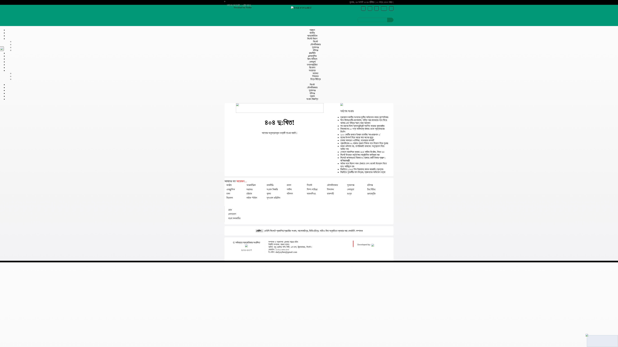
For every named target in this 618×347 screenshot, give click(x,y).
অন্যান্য (312, 70)
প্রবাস (312, 96)
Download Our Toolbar (243, 7)
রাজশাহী (330, 193)
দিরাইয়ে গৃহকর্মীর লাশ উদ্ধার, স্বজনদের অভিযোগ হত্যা (362, 172)
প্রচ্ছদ (312, 30)
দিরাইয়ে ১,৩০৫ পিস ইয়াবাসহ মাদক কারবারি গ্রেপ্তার (361, 169)
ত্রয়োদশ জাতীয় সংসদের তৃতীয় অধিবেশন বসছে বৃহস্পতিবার (364, 117)
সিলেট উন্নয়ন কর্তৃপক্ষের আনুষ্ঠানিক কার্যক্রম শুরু (359, 154)
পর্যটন (289, 189)
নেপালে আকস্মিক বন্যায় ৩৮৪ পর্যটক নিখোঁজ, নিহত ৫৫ (362, 152)
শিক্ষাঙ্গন (315, 76)
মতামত (315, 73)
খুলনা (269, 193)
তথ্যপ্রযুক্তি (312, 64)
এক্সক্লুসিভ (312, 56)
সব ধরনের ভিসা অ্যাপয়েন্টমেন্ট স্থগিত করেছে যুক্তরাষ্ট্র (362, 126)
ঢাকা (228, 193)
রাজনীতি (312, 53)
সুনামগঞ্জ (315, 47)
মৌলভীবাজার (315, 44)
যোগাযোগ (232, 214)
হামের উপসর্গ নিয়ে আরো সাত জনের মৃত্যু (356, 137)
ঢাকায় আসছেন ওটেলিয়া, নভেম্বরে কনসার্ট (357, 140)
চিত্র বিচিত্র (315, 79)
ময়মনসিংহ (311, 193)
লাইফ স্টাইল (252, 197)
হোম (230, 210)
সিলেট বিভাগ (312, 38)
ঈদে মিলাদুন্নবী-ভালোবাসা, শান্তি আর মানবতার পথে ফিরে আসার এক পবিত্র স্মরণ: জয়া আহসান (363, 121)
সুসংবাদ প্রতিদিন (273, 197)
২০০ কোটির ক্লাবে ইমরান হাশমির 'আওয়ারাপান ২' (360, 134)
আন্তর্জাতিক (312, 35)
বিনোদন (312, 67)
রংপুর (349, 193)
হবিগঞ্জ (315, 50)
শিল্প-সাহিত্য (312, 59)
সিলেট (315, 41)
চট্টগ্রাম (249, 193)
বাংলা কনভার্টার (234, 218)
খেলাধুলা (312, 61)
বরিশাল (290, 193)
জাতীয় (312, 32)
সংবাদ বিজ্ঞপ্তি (312, 99)
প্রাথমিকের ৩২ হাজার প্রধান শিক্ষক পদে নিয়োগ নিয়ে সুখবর (364, 143)
